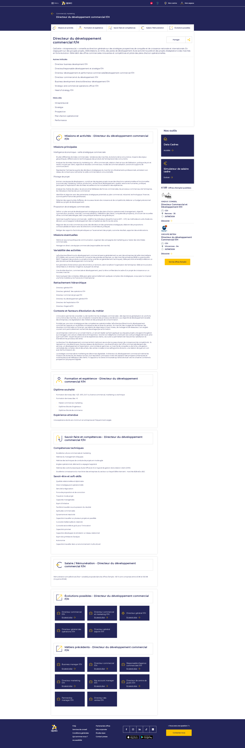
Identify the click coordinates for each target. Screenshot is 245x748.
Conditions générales (80, 733)
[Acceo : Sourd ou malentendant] (159, 3)
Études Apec (101, 733)
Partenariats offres (103, 726)
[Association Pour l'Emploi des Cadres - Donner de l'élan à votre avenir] (67, 3)
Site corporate (101, 729)
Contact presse (101, 737)
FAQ (74, 726)
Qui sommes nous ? (80, 737)
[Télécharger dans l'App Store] (132, 737)
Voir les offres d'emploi (177, 262)
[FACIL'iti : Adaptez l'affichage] (151, 3)
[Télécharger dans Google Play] (146, 737)
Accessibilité (77, 740)
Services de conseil (79, 729)
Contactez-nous (179, 733)
